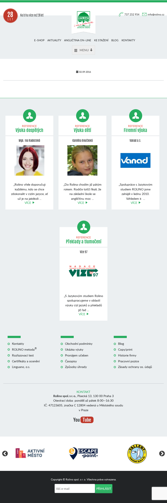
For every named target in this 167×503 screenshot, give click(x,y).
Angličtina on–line (77, 40)
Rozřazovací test (23, 355)
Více (28, 203)
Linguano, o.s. (21, 367)
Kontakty (128, 40)
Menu (84, 50)
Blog (115, 40)
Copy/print (125, 349)
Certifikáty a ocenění (26, 361)
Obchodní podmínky (78, 343)
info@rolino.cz (156, 14)
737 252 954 (132, 14)
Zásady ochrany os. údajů (135, 367)
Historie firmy (127, 355)
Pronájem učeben (76, 355)
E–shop (39, 40)
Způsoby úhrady (76, 367)
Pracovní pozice (128, 361)
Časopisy (71, 361)
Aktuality (54, 40)
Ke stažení (101, 40)
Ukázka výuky (74, 349)
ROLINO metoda (24, 349)
